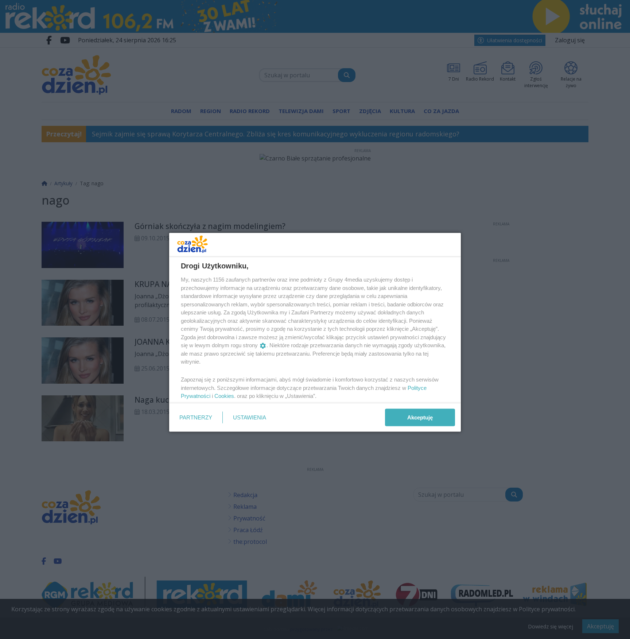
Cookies (224, 396)
